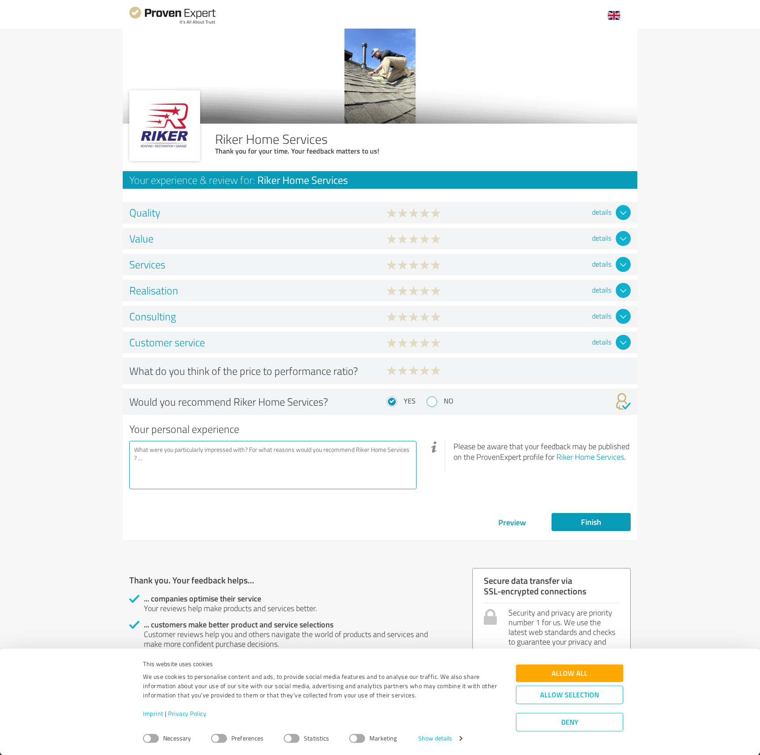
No (448, 401)
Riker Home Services (590, 456)
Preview (512, 522)
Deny (569, 722)
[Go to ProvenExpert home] (172, 22)
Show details (435, 738)
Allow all (570, 673)
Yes (410, 401)
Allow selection (569, 695)
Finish (591, 522)
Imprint (153, 714)
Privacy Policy (187, 714)
